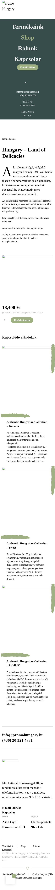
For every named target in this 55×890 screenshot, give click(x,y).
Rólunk (27, 48)
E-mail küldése (27, 67)
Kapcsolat (27, 59)
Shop (27, 37)
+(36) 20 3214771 (27, 95)
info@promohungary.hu (27, 92)
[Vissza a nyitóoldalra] (8, 9)
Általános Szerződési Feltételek (27, 878)
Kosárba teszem (22, 320)
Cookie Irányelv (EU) (42, 874)
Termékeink (27, 26)
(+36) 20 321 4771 (17, 740)
